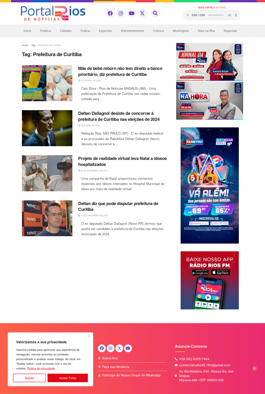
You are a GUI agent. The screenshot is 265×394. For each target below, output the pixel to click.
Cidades (66, 31)
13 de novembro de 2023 (94, 215)
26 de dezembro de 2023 (94, 170)
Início (27, 31)
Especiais (230, 31)
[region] (50, 359)
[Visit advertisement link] (209, 81)
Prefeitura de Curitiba (49, 45)
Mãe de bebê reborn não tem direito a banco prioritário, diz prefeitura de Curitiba (120, 71)
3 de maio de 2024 (90, 125)
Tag (33, 45)
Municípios (181, 31)
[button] (155, 13)
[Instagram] (121, 13)
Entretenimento (132, 31)
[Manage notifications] (254, 368)
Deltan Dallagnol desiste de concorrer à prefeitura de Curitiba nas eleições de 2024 (118, 116)
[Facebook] (110, 13)
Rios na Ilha (206, 31)
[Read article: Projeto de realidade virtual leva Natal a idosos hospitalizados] (47, 173)
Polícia (85, 31)
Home (25, 45)
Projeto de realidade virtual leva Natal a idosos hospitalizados (122, 161)
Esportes (105, 31)
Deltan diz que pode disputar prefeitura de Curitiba (118, 206)
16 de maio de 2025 (90, 80)
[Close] (89, 335)
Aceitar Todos (67, 378)
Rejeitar (29, 378)
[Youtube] (131, 13)
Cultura (158, 31)
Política (45, 31)
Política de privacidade (41, 368)
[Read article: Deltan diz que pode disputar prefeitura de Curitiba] (47, 218)
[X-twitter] (142, 13)
